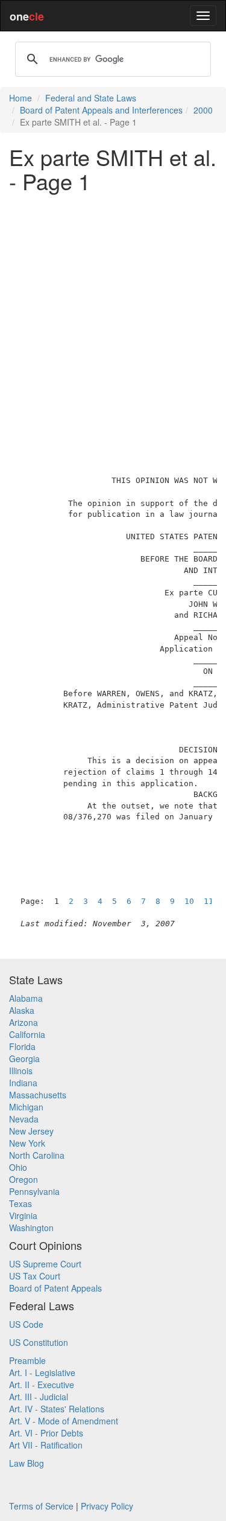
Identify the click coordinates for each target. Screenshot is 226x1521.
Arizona (23, 1022)
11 (208, 901)
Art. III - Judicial (38, 1397)
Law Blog (26, 1463)
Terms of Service (41, 1506)
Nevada (24, 1119)
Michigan (26, 1107)
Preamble (27, 1360)
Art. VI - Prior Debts (46, 1433)
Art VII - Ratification (46, 1445)
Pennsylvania (34, 1191)
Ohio (18, 1167)
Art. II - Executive (41, 1385)
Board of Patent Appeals (55, 1288)
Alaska (21, 1010)
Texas (20, 1203)
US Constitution (38, 1342)
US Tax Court (34, 1276)
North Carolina (36, 1155)
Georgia (24, 1058)
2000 (203, 110)
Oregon (23, 1179)
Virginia (23, 1215)
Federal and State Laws (90, 98)
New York (27, 1143)
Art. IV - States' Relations (56, 1409)
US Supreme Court (45, 1264)
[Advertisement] (113, 314)
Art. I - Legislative (42, 1372)
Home (20, 98)
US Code (26, 1324)
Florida (22, 1046)
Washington (31, 1228)
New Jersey (31, 1131)
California (27, 1034)
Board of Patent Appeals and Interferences (101, 110)
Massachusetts (37, 1095)
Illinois (21, 1071)
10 (189, 901)
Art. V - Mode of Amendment (63, 1421)
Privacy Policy (107, 1506)
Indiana (23, 1083)
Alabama (26, 998)
